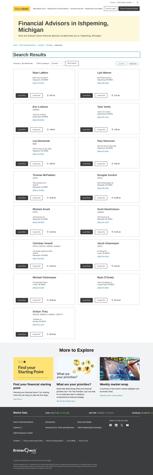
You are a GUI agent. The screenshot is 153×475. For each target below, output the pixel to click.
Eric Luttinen (40, 106)
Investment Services (77, 8)
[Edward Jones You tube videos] (127, 425)
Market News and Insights (93, 8)
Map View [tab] (133, 64)
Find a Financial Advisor (129, 8)
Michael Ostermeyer (44, 277)
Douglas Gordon (107, 175)
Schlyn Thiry (40, 311)
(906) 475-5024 (38, 154)
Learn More (22, 95)
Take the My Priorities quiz (66, 401)
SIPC (49, 460)
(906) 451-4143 (103, 222)
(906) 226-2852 (103, 188)
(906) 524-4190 (38, 288)
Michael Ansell (41, 209)
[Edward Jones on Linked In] (116, 425)
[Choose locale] (134, 2)
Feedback (16, 441)
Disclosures (50, 422)
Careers (17, 428)
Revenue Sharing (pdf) (54, 441)
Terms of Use (83, 441)
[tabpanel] (76, 204)
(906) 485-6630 (38, 120)
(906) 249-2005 (38, 222)
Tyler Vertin (104, 106)
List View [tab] (121, 64)
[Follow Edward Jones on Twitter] (122, 425)
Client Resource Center (23, 433)
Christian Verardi (43, 243)
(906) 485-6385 (103, 83)
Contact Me (36, 95)
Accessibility (71, 441)
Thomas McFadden (44, 175)
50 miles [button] (55, 63)
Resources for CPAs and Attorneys (59, 428)
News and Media (84, 422)
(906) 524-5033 (103, 256)
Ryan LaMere (40, 72)
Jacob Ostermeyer (108, 243)
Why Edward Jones (39, 8)
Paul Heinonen (106, 141)
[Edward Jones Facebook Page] (110, 425)
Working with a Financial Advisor (58, 8)
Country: (113, 2)
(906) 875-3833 (103, 288)
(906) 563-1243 (38, 325)
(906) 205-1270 (103, 117)
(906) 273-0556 (38, 190)
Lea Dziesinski (41, 141)
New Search (71, 63)
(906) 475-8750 (38, 83)
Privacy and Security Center (33, 441)
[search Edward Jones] (138, 2)
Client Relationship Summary (89, 428)
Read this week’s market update (111, 395)
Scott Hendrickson (108, 209)
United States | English (124, 2)
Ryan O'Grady (105, 277)
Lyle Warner (104, 72)
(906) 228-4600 (38, 259)
